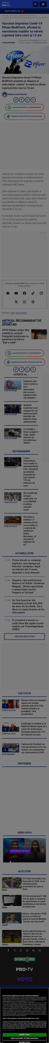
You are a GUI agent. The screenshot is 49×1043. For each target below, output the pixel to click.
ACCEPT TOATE (24, 1034)
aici (32, 1010)
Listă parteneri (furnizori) (8, 1030)
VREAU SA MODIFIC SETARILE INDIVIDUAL (24, 1038)
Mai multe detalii (30, 1001)
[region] (24, 1015)
